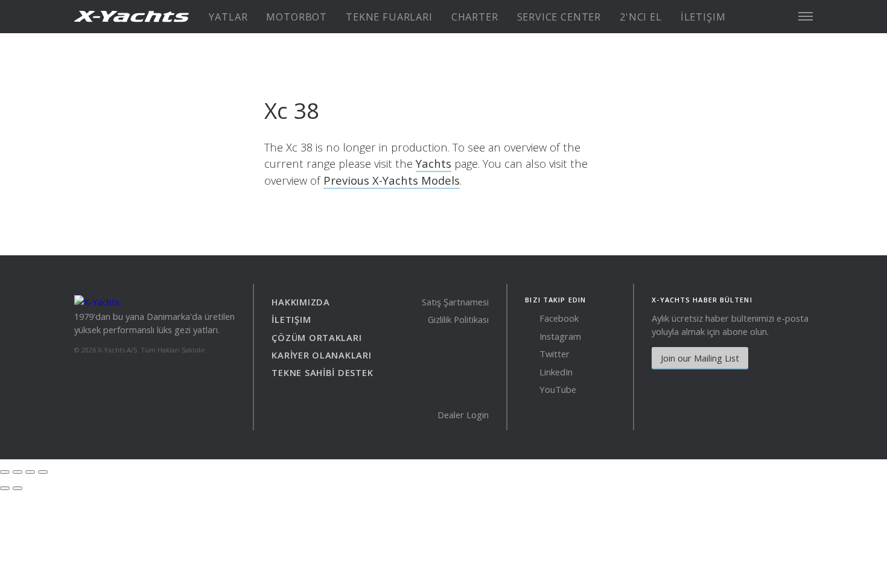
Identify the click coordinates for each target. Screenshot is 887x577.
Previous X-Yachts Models (391, 180)
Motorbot (296, 17)
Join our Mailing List (700, 358)
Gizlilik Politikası (458, 319)
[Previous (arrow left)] (5, 488)
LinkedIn (555, 372)
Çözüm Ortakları (316, 337)
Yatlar (228, 17)
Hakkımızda (300, 302)
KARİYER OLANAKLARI (321, 355)
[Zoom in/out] (43, 472)
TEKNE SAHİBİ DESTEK (322, 372)
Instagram (559, 336)
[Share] (17, 472)
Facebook (558, 318)
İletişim (703, 17)
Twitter (553, 354)
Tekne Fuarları (389, 17)
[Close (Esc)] (5, 472)
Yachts (433, 163)
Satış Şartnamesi (455, 302)
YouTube (556, 389)
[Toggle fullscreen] (30, 472)
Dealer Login (463, 415)
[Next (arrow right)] (17, 488)
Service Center (559, 17)
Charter (474, 17)
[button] (805, 16)
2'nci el (641, 17)
